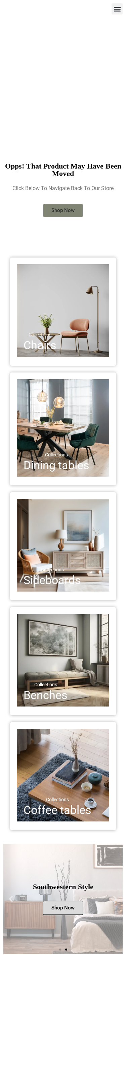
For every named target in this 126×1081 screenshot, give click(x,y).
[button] (117, 8)
